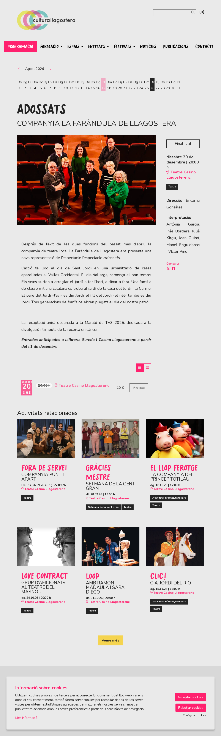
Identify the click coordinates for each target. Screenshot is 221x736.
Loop (92, 576)
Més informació (26, 718)
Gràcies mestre (98, 472)
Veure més (110, 640)
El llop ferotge (174, 467)
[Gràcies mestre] (111, 438)
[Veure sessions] (140, 367)
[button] (193, 12)
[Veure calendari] (147, 367)
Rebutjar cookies (190, 707)
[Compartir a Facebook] (173, 269)
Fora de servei (44, 467)
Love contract (44, 576)
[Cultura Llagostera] (46, 21)
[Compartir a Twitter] (168, 269)
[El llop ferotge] (175, 438)
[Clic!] (175, 546)
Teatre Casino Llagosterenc (181, 175)
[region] (86, 180)
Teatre (172, 186)
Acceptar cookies (190, 697)
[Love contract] (46, 546)
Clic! (158, 576)
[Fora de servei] (46, 438)
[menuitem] (202, 12)
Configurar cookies (194, 715)
